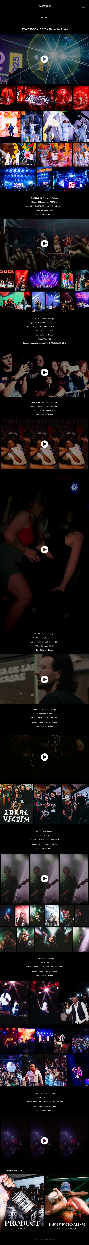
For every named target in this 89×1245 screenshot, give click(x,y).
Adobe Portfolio (49, 1239)
